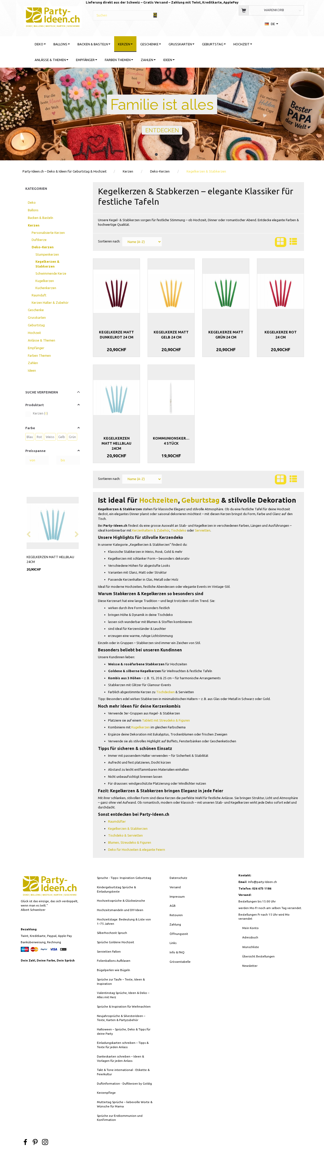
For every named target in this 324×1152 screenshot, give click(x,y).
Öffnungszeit (179, 933)
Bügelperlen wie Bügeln (113, 970)
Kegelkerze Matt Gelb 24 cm (171, 334)
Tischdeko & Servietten (125, 835)
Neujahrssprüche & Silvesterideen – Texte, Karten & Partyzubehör (121, 1018)
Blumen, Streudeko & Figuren (129, 842)
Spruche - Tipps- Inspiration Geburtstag (124, 877)
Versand (175, 887)
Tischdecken (165, 692)
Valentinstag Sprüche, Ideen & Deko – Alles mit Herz (123, 995)
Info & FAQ (177, 952)
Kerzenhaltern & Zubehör (150, 530)
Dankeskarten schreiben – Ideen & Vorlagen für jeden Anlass (120, 1058)
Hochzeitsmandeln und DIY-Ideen (120, 910)
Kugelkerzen (140, 727)
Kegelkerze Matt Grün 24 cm (225, 334)
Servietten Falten (109, 951)
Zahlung (175, 924)
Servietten (202, 530)
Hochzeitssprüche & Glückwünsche (121, 900)
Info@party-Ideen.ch (262, 881)
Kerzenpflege (106, 1092)
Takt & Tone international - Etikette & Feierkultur (123, 1072)
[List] (293, 242)
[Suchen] (155, 15)
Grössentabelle (180, 961)
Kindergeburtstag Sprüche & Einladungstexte (116, 889)
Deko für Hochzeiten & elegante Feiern (136, 849)
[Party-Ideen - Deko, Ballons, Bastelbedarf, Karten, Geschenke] (53, 16)
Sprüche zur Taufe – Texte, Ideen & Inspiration (121, 981)
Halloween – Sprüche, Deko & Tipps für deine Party (123, 1031)
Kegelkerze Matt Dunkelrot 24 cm (116, 334)
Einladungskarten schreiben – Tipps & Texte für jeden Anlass (123, 1045)
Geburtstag (200, 500)
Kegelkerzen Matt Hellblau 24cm (50, 559)
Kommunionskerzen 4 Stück (171, 440)
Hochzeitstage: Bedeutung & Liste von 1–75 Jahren (124, 921)
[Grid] (280, 242)
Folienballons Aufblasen (113, 960)
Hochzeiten (158, 500)
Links (173, 943)
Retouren (176, 915)
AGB (173, 905)
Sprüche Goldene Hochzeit (115, 942)
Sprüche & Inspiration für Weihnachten (124, 1006)
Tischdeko (178, 530)
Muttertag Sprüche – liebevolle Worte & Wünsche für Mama (124, 1104)
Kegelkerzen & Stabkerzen (128, 828)
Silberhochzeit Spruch (112, 932)
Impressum (177, 896)
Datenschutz (178, 877)
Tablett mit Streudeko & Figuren (166, 720)
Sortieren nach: (109, 241)
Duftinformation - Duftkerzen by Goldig (124, 1083)
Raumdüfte (116, 821)
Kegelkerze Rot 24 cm (281, 334)
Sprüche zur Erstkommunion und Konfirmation (120, 1118)
